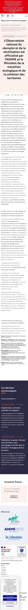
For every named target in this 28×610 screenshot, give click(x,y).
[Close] (26, 7)
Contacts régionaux (14, 496)
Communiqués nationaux (15, 25)
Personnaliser (10, 602)
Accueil (2, 25)
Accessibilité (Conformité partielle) (21, 596)
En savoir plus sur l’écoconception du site (11, 560)
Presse (7, 25)
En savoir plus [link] (10, 606)
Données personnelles (21, 593)
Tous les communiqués (7, 398)
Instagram (3, 570)
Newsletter (4, 574)
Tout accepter (10, 596)
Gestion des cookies (20, 599)
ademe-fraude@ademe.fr (14, 9)
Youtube (3, 572)
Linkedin (3, 568)
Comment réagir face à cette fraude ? (15, 11)
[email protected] (12, 491)
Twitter (3, 565)
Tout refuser (10, 599)
